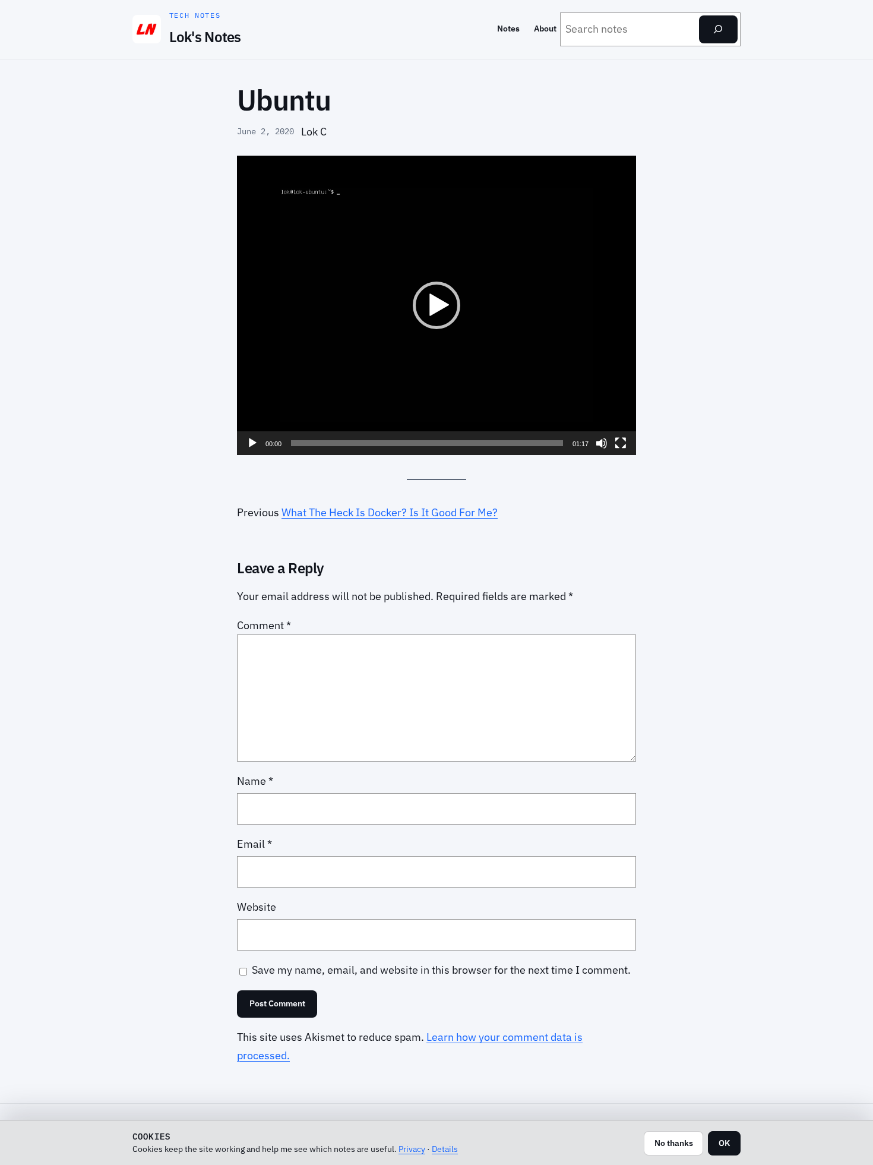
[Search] (718, 29)
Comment (264, 625)
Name (255, 781)
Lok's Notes (205, 36)
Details (445, 1148)
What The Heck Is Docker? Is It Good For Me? (389, 512)
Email (254, 844)
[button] (436, 305)
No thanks (673, 1143)
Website (256, 907)
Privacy (411, 1148)
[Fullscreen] (621, 443)
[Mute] (602, 443)
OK (724, 1143)
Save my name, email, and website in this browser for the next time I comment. (441, 970)
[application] (436, 305)
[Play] (252, 443)
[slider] (427, 443)
